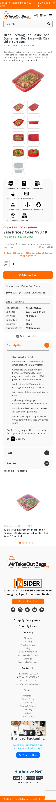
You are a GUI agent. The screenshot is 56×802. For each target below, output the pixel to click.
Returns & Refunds (28, 706)
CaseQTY (5, 263)
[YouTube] (34, 610)
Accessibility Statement (28, 662)
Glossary (20, 438)
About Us (28, 638)
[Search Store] (49, 24)
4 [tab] (29, 543)
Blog (28, 648)
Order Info (28, 695)
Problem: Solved (28, 645)
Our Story (28, 641)
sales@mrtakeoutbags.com (28, 684)
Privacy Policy (28, 699)
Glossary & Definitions (28, 655)
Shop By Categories (27, 620)
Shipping (28, 709)
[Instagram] (20, 610)
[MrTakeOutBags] (17, 15)
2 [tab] (23, 543)
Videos (28, 713)
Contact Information (28, 651)
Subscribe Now (27, 601)
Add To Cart (29, 275)
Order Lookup (28, 716)
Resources (28, 702)
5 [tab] (32, 543)
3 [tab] (26, 543)
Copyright (28, 658)
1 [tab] (20, 543)
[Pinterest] (41, 610)
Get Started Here (28, 755)
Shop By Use (27, 626)
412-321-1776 (29, 680)
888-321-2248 (32, 673)
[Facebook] (13, 610)
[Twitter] (27, 610)
